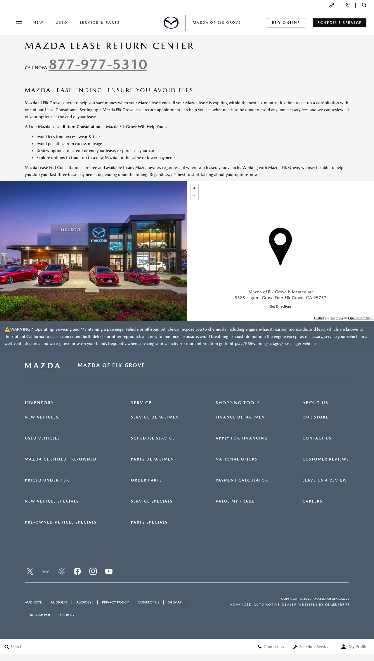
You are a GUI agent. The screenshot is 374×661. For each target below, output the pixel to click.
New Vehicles (42, 417)
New (38, 22)
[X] (29, 571)
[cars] (45, 571)
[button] (364, 5)
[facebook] (77, 571)
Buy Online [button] (286, 22)
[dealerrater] (61, 571)
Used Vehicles (42, 438)
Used (62, 22)
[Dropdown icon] (331, 5)
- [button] (194, 196)
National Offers (236, 459)
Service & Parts (99, 22)
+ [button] (194, 188)
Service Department (156, 417)
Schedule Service (153, 438)
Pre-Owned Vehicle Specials (61, 522)
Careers (312, 501)
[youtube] (108, 571)
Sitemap (175, 602)
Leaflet (319, 318)
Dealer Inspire (337, 604)
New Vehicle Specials (52, 501)
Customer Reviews (325, 459)
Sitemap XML (40, 615)
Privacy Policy (115, 602)
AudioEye (33, 602)
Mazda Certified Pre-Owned (61, 459)
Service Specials (152, 501)
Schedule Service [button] (340, 22)
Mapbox (336, 318)
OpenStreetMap (360, 318)
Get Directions (280, 306)
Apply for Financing (242, 438)
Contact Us (317, 438)
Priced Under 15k (47, 480)
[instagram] (92, 571)
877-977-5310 (98, 64)
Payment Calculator (242, 480)
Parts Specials (149, 522)
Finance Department (242, 417)
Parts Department (154, 459)
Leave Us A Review (324, 480)
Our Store (315, 417)
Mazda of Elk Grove (331, 599)
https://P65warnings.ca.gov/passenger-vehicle (273, 343)
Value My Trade (235, 501)
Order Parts (146, 480)
